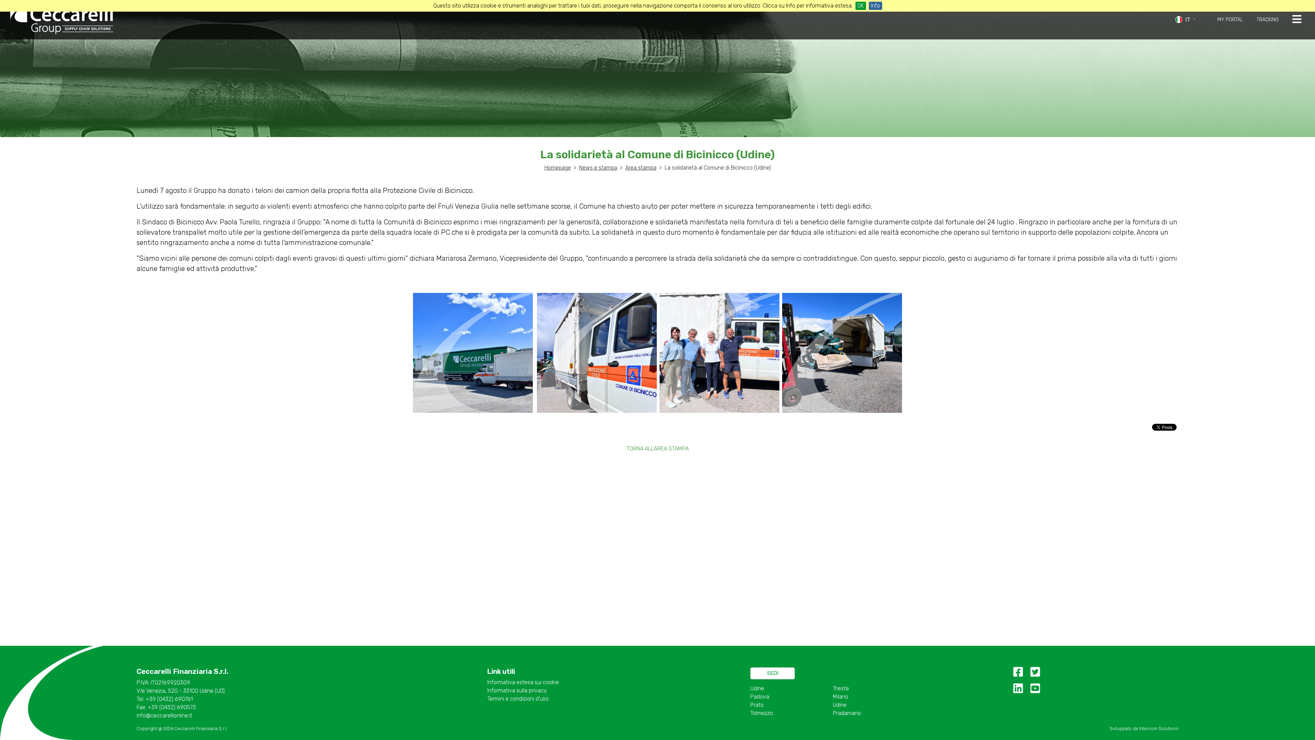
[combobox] (1191, 19)
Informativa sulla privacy (517, 690)
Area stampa (640, 167)
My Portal (1230, 20)
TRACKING (1268, 20)
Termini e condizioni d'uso (518, 698)
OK (860, 5)
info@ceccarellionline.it (164, 715)
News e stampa (598, 167)
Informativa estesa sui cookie (523, 682)
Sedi (772, 673)
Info (875, 5)
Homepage (557, 167)
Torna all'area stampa (658, 448)
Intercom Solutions (1158, 728)
